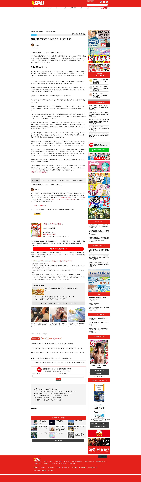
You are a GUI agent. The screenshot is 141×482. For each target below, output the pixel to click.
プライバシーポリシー (89, 461)
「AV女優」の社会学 (64, 197)
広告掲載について (38, 461)
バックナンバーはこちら (99, 376)
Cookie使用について (100, 461)
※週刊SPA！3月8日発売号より (39, 172)
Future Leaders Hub (92, 467)
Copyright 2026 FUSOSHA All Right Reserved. (43, 470)
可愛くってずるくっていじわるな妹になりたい (63, 199)
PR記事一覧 (67, 461)
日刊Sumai (59, 467)
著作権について (38, 463)
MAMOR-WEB (75, 467)
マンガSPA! (83, 467)
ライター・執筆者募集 (77, 461)
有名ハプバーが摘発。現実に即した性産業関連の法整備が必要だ (52, 395)
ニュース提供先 (58, 461)
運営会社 (46, 463)
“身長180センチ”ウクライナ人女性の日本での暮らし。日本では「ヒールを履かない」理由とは (57, 348)
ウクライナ (36, 338)
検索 (106, 5)
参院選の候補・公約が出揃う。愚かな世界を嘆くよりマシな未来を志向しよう (56, 391)
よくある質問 (72, 463)
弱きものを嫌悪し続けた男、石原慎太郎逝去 (50, 299)
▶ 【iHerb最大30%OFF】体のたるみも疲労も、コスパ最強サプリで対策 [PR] (51, 261)
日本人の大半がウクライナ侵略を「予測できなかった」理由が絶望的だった (52, 358)
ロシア (44, 338)
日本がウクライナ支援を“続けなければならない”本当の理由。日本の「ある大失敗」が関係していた (58, 362)
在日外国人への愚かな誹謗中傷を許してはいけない (48, 400)
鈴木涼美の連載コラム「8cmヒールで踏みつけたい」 (47, 52)
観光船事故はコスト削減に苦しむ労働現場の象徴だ (48, 397)
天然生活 (43, 467)
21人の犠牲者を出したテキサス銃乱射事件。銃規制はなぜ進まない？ (53, 393)
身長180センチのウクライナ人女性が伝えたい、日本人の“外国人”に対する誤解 (53, 344)
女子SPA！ (36, 467)
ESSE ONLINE (51, 467)
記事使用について (55, 463)
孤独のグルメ (67, 467)
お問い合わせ (64, 463)
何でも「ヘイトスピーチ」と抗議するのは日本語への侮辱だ (54, 297)
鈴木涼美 (58, 338)
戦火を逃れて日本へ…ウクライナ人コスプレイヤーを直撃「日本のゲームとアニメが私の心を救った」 (58, 353)
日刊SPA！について (48, 461)
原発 (51, 338)
